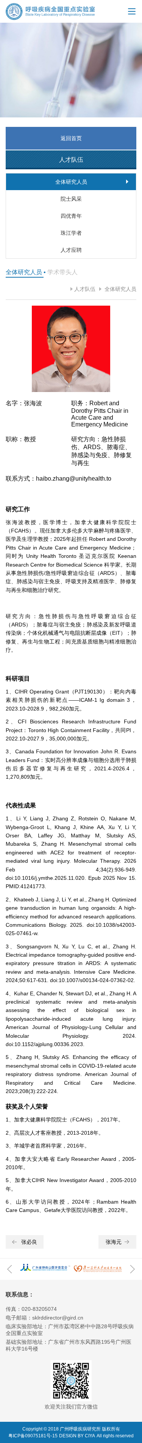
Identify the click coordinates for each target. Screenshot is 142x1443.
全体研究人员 (119, 289)
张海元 (114, 1242)
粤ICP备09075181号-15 (33, 1435)
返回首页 (71, 138)
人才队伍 (84, 289)
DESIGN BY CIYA (77, 1435)
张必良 (29, 1242)
